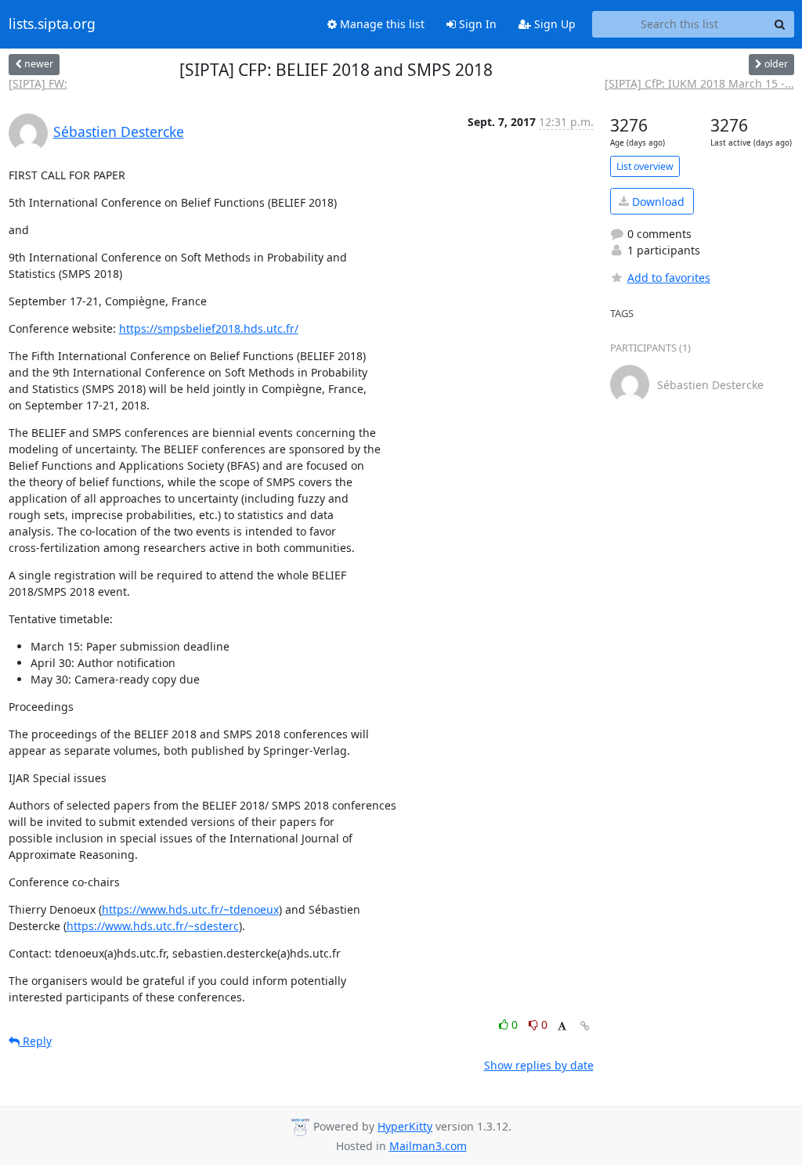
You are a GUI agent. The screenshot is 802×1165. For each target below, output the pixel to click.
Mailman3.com (428, 1145)
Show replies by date (539, 1065)
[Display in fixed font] (562, 1026)
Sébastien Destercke (118, 131)
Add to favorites (668, 277)
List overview (645, 166)
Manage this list (380, 23)
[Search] (780, 24)
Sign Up (553, 23)
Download (657, 201)
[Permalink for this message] (585, 1026)
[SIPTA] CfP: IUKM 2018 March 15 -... (699, 83)
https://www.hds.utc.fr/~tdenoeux (190, 909)
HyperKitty (405, 1126)
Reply (36, 1040)
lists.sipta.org (52, 24)
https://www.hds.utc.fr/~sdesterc (153, 925)
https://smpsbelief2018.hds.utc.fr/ (208, 328)
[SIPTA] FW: (38, 83)
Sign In (476, 23)
